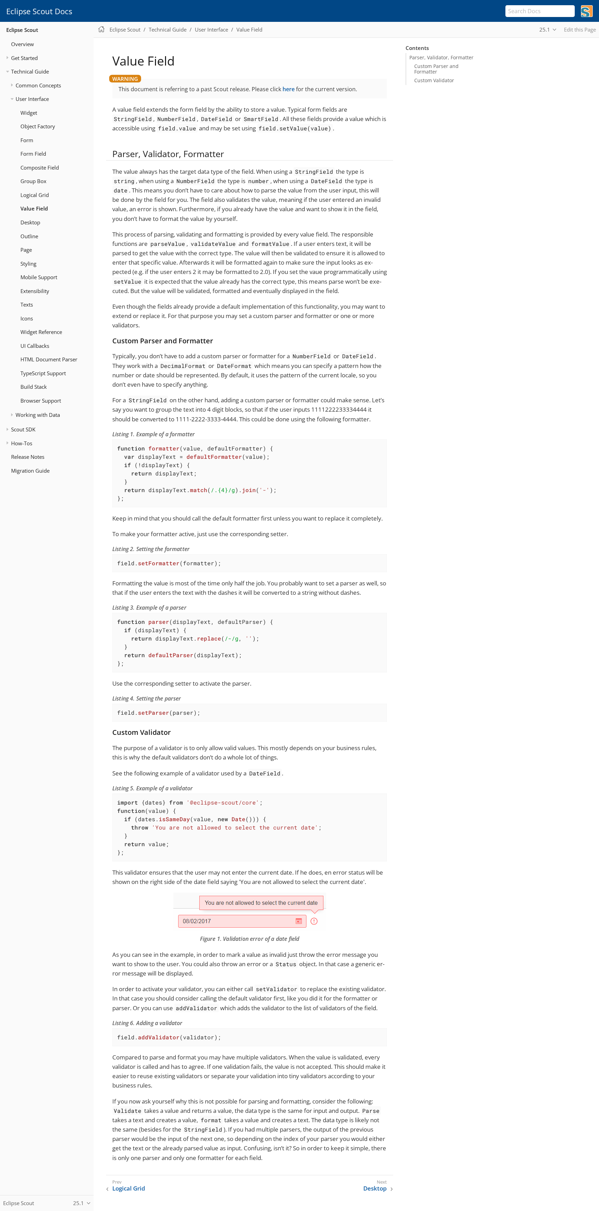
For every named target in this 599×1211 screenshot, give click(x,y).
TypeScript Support (43, 373)
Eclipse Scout (22, 30)
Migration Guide (30, 470)
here (289, 89)
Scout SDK (23, 429)
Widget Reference (41, 332)
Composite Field (39, 167)
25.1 (544, 29)
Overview (22, 44)
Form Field (33, 153)
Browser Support (40, 400)
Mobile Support (38, 277)
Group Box (33, 181)
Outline (29, 236)
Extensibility (34, 291)
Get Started (24, 58)
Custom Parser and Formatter (436, 69)
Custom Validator (434, 80)
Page (26, 250)
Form (26, 140)
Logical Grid (34, 195)
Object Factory (37, 126)
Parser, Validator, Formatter (441, 57)
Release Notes (27, 457)
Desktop (30, 222)
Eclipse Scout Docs (39, 11)
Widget (28, 113)
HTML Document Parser (48, 359)
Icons (26, 318)
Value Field (34, 208)
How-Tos (21, 443)
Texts (26, 304)
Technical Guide (30, 71)
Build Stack (33, 386)
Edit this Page (580, 29)
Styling (28, 263)
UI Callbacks (34, 346)
